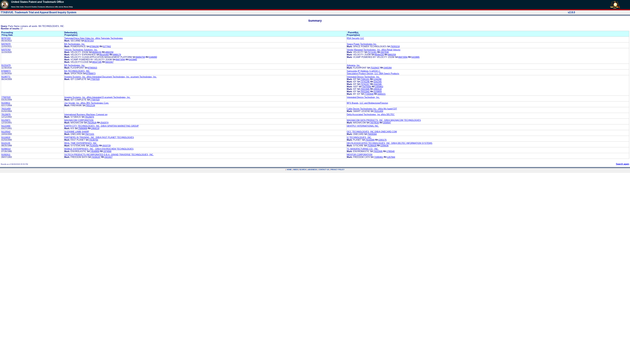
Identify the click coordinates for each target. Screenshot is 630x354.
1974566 (107, 151)
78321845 (365, 89)
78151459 (5, 109)
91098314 (5, 149)
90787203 (5, 38)
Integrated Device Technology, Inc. (363, 77)
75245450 (94, 145)
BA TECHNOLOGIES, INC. (77, 71)
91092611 (5, 154)
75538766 (93, 140)
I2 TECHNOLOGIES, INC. (359, 137)
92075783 (5, 50)
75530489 (370, 140)
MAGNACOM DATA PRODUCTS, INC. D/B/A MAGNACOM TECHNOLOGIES (384, 120)
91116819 (5, 137)
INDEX (295, 169)
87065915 (92, 68)
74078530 (374, 122)
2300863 (379, 86)
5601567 (109, 62)
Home (13, 7)
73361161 (364, 79)
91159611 (5, 103)
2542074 (104, 122)
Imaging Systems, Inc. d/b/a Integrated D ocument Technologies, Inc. (97, 97)
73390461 (378, 157)
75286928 (372, 145)
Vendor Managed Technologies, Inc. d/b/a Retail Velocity (373, 50)
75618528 (91, 122)
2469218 (95, 128)
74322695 (378, 151)
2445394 (388, 68)
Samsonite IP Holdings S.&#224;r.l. (363, 71)
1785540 (391, 151)
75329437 (375, 68)
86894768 (140, 57)
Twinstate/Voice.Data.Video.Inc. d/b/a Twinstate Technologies (93, 38)
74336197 (96, 157)
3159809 (378, 91)
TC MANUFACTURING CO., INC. (363, 149)
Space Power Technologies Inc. (362, 44)
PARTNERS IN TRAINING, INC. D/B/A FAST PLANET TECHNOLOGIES (99, 137)
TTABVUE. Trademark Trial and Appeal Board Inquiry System (38, 12)
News (66, 7)
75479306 (366, 86)
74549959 (94, 151)
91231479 (5, 65)
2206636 (384, 145)
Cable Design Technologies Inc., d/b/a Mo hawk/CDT (372, 109)
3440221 (382, 94)
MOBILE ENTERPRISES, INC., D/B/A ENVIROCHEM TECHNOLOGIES (99, 149)
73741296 (365, 81)
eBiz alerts (59, 7)
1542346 (378, 84)
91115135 (5, 143)
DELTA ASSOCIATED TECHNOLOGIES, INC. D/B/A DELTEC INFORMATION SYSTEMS (389, 143)
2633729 (107, 145)
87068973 (5, 71)
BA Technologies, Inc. (74, 44)
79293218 (395, 46)
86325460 (104, 54)
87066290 (94, 46)
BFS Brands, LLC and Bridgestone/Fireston (367, 103)
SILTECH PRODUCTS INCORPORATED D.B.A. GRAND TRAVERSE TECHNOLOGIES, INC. (109, 154)
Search (28, 7)
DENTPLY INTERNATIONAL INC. (363, 126)
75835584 (372, 134)
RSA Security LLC (355, 38)
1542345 (378, 81)
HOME (289, 169)
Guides (34, 7)
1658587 (387, 122)
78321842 (365, 91)
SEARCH (302, 169)
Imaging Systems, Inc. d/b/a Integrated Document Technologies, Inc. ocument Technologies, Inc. (110, 77)
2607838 (385, 52)
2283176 (382, 140)
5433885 (133, 59)
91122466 (5, 126)
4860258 (109, 52)
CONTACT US (324, 169)
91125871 (5, 120)
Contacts (41, 7)
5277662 (107, 46)
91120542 (5, 131)
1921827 (109, 157)
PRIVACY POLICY (338, 169)
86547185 (97, 62)
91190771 (5, 77)
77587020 (95, 79)
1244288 (377, 79)
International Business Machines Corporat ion (85, 114)
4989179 (117, 54)
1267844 (391, 157)
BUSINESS (312, 169)
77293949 (369, 94)
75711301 (372, 52)
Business (50, 7)
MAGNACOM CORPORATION (78, 120)
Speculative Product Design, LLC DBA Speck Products (373, 73)
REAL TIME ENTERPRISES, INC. (80, 143)
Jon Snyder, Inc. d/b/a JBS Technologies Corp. (86, 103)
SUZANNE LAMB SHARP (76, 131)
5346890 (153, 57)
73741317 (365, 84)
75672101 (89, 134)
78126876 (5, 114)
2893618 (378, 89)
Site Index (20, 7)
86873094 (120, 59)
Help (71, 7)
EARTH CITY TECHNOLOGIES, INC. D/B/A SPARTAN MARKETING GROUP (101, 126)
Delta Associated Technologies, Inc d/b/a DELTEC (371, 114)
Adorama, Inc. (353, 65)
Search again (622, 164)
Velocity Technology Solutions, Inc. (81, 50)
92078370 (5, 44)
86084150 (96, 52)
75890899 (82, 128)
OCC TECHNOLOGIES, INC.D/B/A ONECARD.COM (372, 131)
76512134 (90, 105)
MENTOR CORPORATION (359, 154)
